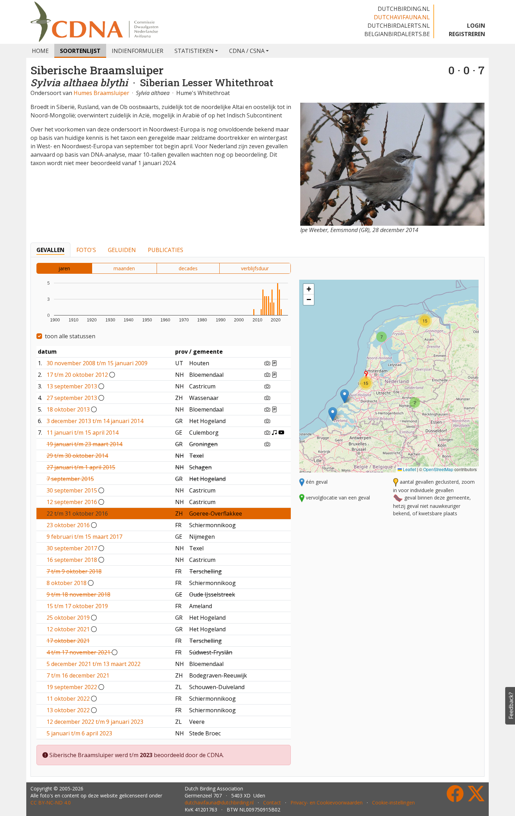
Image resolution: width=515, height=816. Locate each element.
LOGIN (476, 25)
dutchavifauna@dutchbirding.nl (219, 802)
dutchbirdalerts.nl (399, 25)
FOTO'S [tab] (86, 250)
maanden (124, 268)
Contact (272, 802)
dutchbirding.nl (404, 9)
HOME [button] (40, 51)
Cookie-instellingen (393, 802)
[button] (344, 396)
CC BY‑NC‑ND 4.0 (50, 802)
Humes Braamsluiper (101, 93)
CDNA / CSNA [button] (247, 51)
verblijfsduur (255, 268)
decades (188, 268)
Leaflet (409, 469)
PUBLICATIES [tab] (165, 250)
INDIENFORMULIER (137, 51)
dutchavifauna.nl (402, 17)
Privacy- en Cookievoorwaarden (326, 802)
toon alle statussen (70, 336)
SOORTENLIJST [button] (80, 51)
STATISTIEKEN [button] (194, 51)
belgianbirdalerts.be (397, 34)
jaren (64, 268)
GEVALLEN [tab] (50, 250)
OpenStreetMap (438, 469)
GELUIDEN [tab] (122, 250)
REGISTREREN (467, 34)
